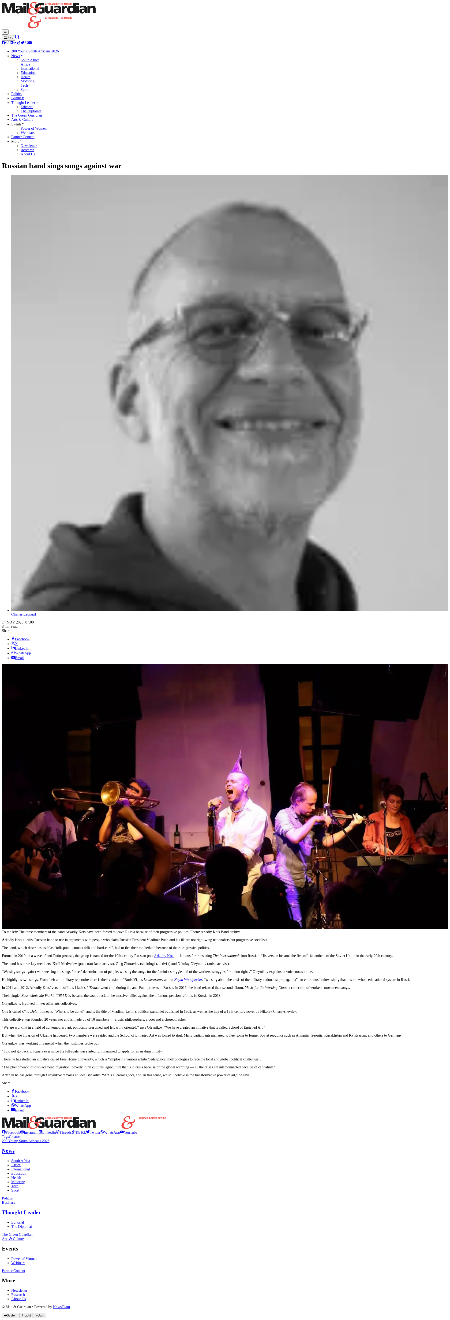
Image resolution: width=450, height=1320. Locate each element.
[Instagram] (7, 43)
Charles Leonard (23, 614)
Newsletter (19, 1290)
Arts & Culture (13, 1239)
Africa (16, 1165)
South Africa (20, 1161)
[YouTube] (30, 43)
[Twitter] (22, 43)
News (8, 1151)
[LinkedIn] (11, 43)
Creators (15, 1137)
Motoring (18, 1182)
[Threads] (15, 43)
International (20, 1169)
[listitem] (11, 1132)
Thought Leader (21, 1212)
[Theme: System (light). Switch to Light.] (8, 38)
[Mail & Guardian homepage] (225, 15)
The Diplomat (21, 1226)
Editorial (17, 1222)
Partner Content (13, 1271)
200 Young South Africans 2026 (25, 1141)
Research (18, 1295)
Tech (15, 1186)
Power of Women (24, 1259)
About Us (18, 1299)
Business (8, 1202)
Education (18, 1173)
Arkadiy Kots (164, 956)
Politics (7, 1198)
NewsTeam (61, 1307)
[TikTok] (19, 43)
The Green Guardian (17, 1234)
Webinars (18, 1263)
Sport (15, 1190)
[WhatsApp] (26, 43)
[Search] (17, 38)
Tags (5, 1137)
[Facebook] (4, 43)
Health (16, 1178)
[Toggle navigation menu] (5, 32)
